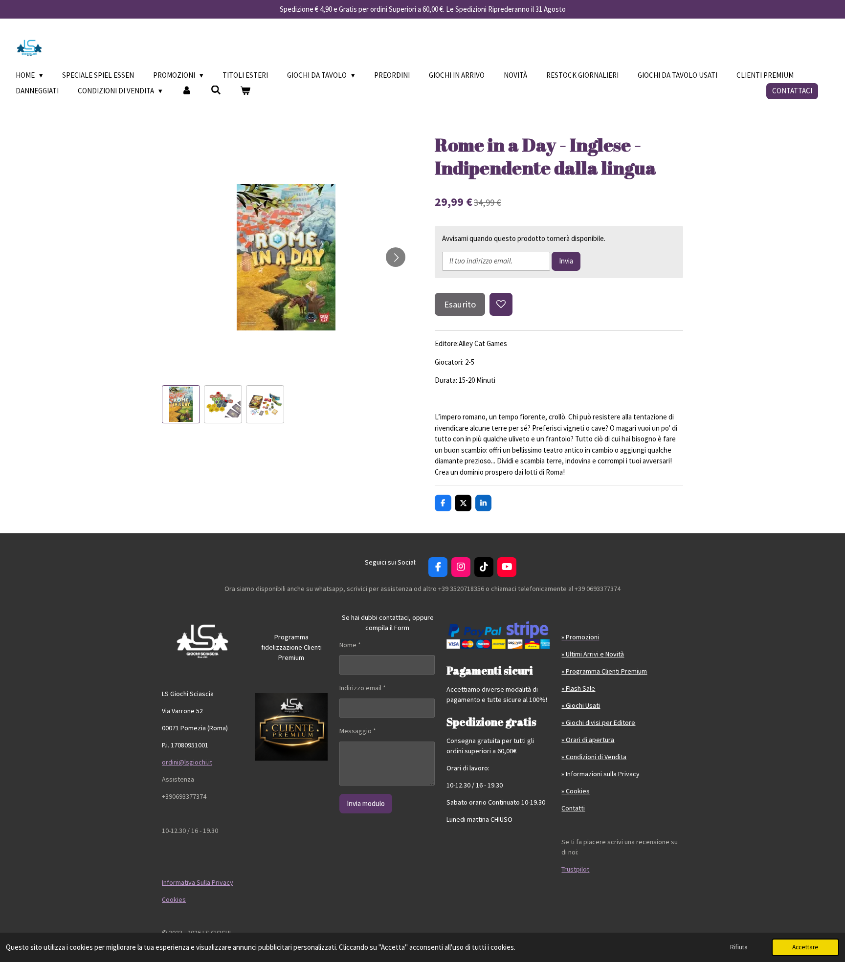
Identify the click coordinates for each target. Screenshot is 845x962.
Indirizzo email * (362, 687)
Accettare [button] (805, 947)
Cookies (174, 899)
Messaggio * (357, 730)
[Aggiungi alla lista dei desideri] (500, 304)
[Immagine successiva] (395, 257)
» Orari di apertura (587, 739)
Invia (566, 260)
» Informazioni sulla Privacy (600, 773)
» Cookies (575, 791)
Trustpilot (575, 869)
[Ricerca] (216, 90)
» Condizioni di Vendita (593, 756)
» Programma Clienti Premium (604, 671)
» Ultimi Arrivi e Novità (592, 654)
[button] (181, 404)
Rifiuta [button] (739, 947)
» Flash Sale (578, 688)
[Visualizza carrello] (245, 91)
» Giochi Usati (580, 705)
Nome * (350, 644)
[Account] (187, 91)
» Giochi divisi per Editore (598, 722)
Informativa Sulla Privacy (197, 882)
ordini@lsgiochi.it (187, 762)
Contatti (573, 808)
